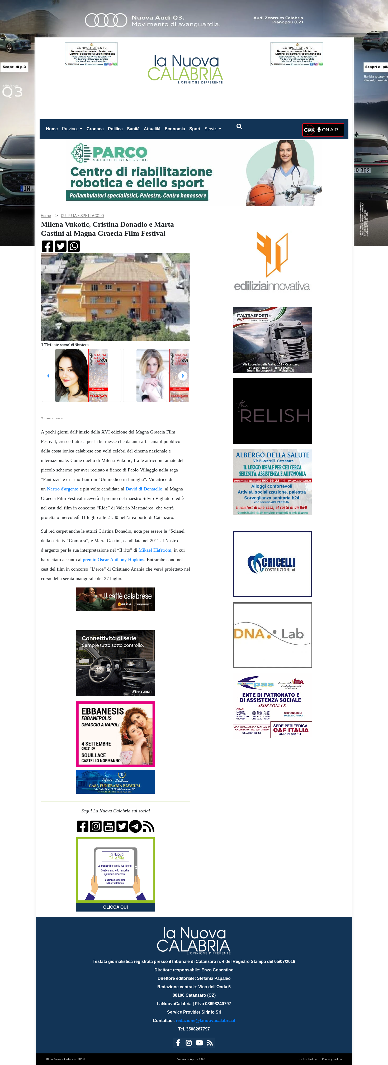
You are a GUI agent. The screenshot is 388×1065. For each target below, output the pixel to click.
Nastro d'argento (62, 488)
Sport (194, 129)
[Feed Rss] (210, 1044)
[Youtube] (199, 1044)
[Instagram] (188, 1044)
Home (53, 128)
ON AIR (329, 129)
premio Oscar (96, 559)
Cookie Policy (307, 1059)
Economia (175, 129)
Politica (115, 129)
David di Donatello (144, 488)
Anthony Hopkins (127, 559)
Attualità (152, 129)
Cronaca (95, 129)
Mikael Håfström (155, 550)
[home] (186, 67)
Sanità (133, 129)
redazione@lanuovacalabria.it (205, 1020)
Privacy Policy (332, 1059)
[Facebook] (178, 1044)
